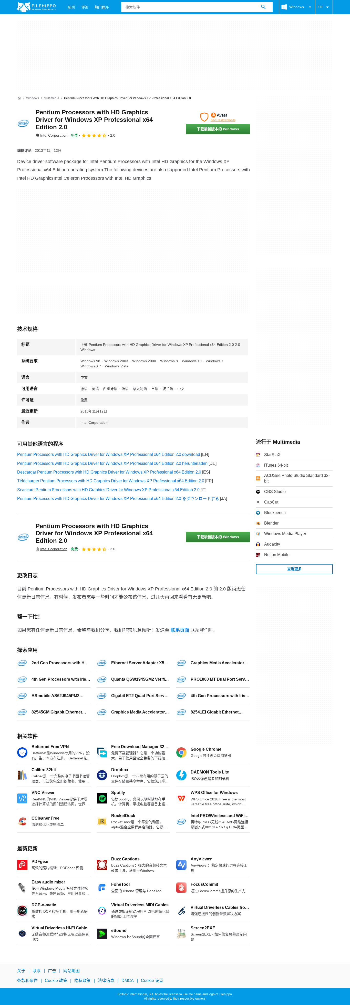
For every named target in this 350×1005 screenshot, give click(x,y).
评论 (84, 7)
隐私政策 (82, 980)
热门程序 (102, 7)
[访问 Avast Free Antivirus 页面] (218, 117)
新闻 (71, 7)
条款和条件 (27, 980)
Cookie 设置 (152, 980)
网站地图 (71, 971)
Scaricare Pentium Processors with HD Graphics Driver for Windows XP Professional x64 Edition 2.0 (108, 490)
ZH (319, 7)
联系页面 (180, 630)
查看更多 (294, 569)
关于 (21, 971)
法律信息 (106, 980)
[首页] (19, 98)
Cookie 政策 (56, 980)
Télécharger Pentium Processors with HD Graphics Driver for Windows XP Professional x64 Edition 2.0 (110, 481)
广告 (52, 971)
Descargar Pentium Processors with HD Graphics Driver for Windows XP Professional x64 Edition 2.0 (109, 472)
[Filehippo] (36, 7)
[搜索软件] (263, 7)
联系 (37, 971)
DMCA (127, 980)
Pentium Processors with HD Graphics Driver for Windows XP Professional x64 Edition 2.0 (94, 119)
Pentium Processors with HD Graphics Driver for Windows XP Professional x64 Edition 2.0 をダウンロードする (118, 498)
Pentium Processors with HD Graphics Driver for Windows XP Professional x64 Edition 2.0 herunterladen (112, 463)
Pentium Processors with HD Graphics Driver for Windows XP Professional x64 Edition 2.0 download (108, 454)
